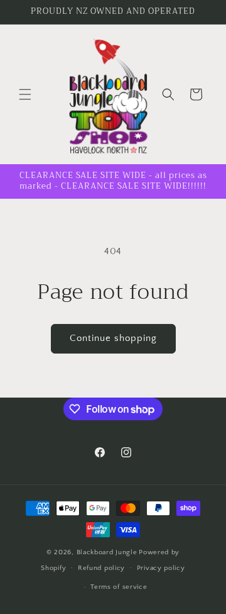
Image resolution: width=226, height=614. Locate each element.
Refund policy (101, 568)
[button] (25, 94)
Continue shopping (113, 338)
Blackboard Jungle (107, 552)
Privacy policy (161, 568)
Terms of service (118, 587)
